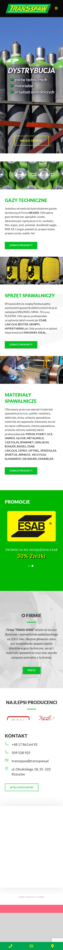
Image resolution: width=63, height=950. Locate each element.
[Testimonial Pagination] (29, 566)
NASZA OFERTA (31, 140)
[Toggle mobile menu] (56, 8)
